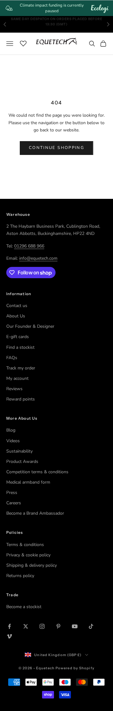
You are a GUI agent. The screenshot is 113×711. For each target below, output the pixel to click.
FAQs (11, 358)
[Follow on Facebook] (9, 626)
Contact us (16, 306)
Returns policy (20, 576)
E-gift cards (17, 337)
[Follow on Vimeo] (9, 636)
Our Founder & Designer (30, 326)
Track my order (20, 368)
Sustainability (19, 451)
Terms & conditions (25, 545)
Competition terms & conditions (37, 472)
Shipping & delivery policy (31, 565)
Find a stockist (20, 347)
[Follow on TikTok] (91, 626)
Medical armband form (28, 482)
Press (11, 493)
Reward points (20, 399)
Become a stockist (23, 607)
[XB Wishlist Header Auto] (23, 42)
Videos (13, 441)
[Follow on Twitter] (26, 626)
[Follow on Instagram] (42, 626)
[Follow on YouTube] (75, 626)
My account (17, 378)
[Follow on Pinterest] (58, 626)
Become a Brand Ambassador (35, 513)
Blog (10, 430)
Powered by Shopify (75, 668)
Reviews (14, 389)
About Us (15, 316)
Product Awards (22, 461)
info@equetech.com (38, 258)
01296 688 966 (29, 246)
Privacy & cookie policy (28, 555)
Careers (13, 503)
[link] (56, 8)
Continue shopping (56, 148)
